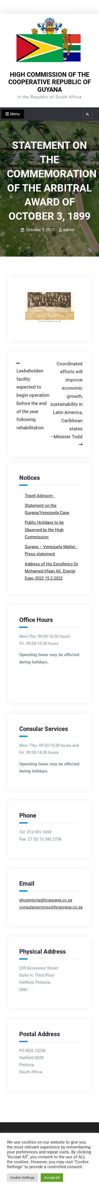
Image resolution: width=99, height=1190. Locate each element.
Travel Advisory (39, 495)
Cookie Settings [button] (22, 1178)
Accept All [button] (52, 1178)
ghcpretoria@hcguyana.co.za (45, 900)
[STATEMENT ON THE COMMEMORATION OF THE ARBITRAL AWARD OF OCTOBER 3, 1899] (49, 308)
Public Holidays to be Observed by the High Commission (44, 529)
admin (68, 229)
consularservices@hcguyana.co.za (50, 907)
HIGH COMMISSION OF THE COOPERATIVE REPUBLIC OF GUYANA (49, 82)
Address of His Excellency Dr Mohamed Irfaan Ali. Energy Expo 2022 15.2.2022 (51, 571)
